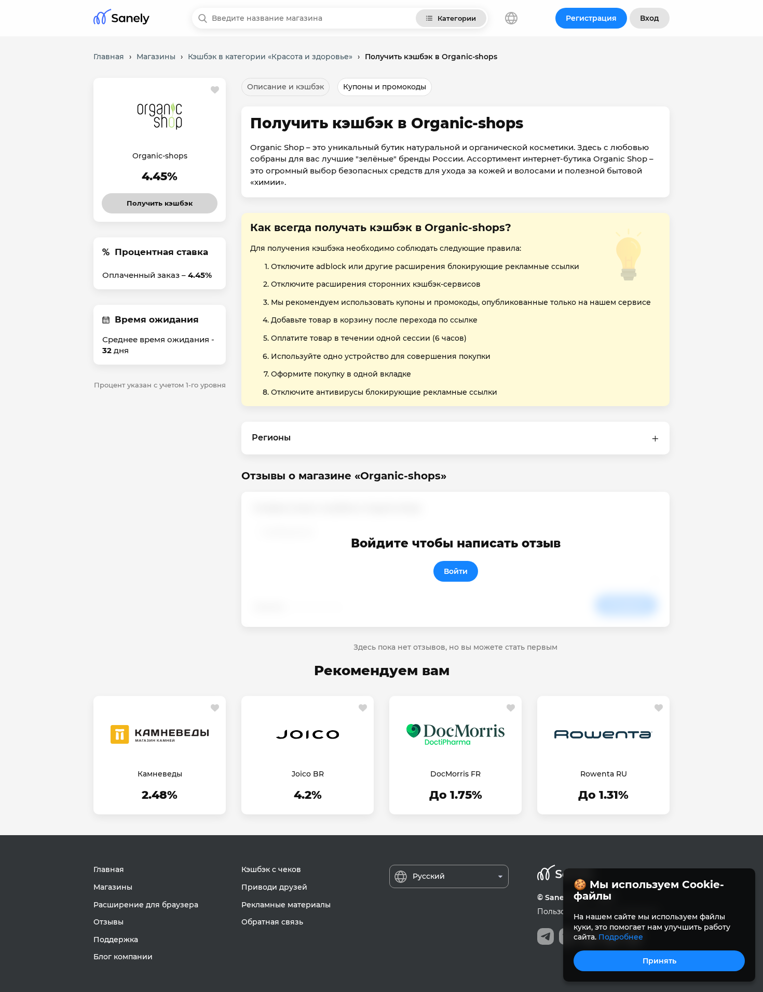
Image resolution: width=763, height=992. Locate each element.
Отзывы (108, 922)
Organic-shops (159, 155)
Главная (108, 869)
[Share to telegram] (545, 936)
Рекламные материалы (286, 904)
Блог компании (123, 956)
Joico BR (308, 774)
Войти (456, 571)
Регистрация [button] (591, 18)
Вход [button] (649, 18)
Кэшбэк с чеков (271, 869)
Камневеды (160, 774)
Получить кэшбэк (160, 200)
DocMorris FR (455, 774)
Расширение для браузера (145, 904)
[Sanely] (121, 18)
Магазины (112, 887)
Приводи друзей (274, 887)
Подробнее (620, 937)
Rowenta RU (603, 774)
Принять (659, 961)
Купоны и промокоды (384, 86)
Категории (457, 18)
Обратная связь (272, 922)
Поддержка (115, 939)
